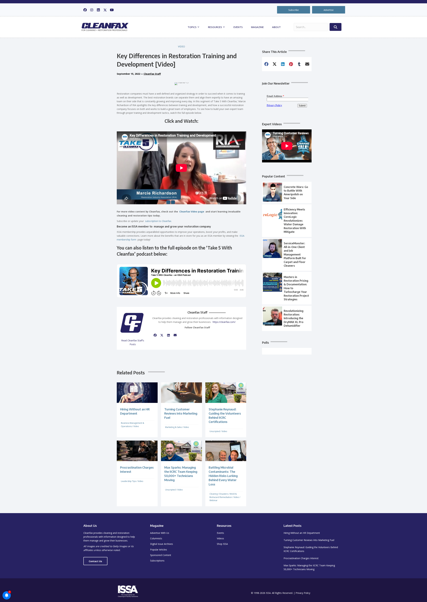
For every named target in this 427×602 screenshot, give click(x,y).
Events (238, 27)
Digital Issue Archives (161, 543)
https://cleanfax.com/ (224, 322)
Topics (192, 27)
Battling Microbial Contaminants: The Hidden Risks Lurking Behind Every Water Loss (223, 475)
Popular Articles (158, 549)
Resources (215, 27)
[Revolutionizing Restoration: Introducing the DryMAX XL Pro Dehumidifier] (287, 318)
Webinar (213, 500)
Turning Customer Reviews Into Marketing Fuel (180, 413)
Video (181, 46)
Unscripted (214, 431)
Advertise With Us (159, 532)
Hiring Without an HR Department (302, 532)
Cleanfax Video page (191, 211)
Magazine (257, 27)
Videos (220, 538)
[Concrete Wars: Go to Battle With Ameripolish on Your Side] (287, 192)
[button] (85, 10)
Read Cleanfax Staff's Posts (132, 342)
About (276, 27)
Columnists (156, 538)
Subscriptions (157, 560)
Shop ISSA (222, 543)
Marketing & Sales (173, 427)
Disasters (223, 493)
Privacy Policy (303, 592)
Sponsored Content (160, 555)
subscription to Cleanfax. (158, 221)
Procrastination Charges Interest (301, 558)
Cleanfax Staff (152, 73)
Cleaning (213, 493)
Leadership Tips (128, 481)
